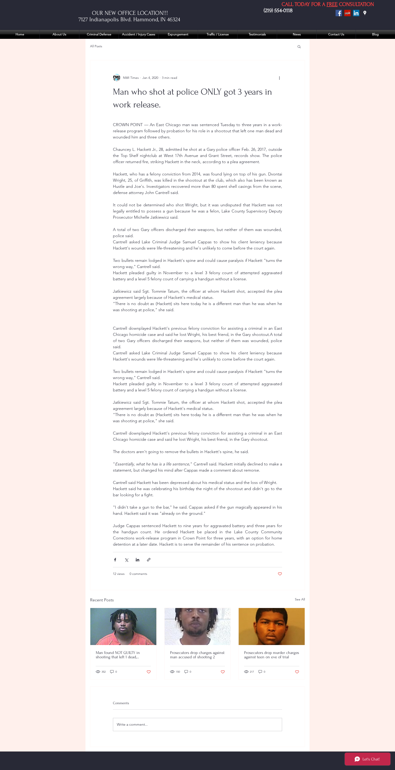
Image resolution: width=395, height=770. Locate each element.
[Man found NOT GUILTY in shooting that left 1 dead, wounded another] (123, 626)
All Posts (96, 46)
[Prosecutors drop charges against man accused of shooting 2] (198, 626)
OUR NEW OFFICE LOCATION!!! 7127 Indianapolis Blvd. (123, 16)
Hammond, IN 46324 (157, 19)
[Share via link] (149, 560)
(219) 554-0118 (278, 10)
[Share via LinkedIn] (137, 560)
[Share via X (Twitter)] (126, 560)
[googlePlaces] (365, 13)
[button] (299, 46)
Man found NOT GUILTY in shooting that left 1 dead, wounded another (118, 655)
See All (300, 599)
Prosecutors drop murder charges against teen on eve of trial (271, 655)
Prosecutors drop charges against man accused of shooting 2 (197, 655)
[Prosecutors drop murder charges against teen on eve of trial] (272, 626)
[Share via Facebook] (115, 560)
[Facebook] (339, 13)
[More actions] (279, 77)
